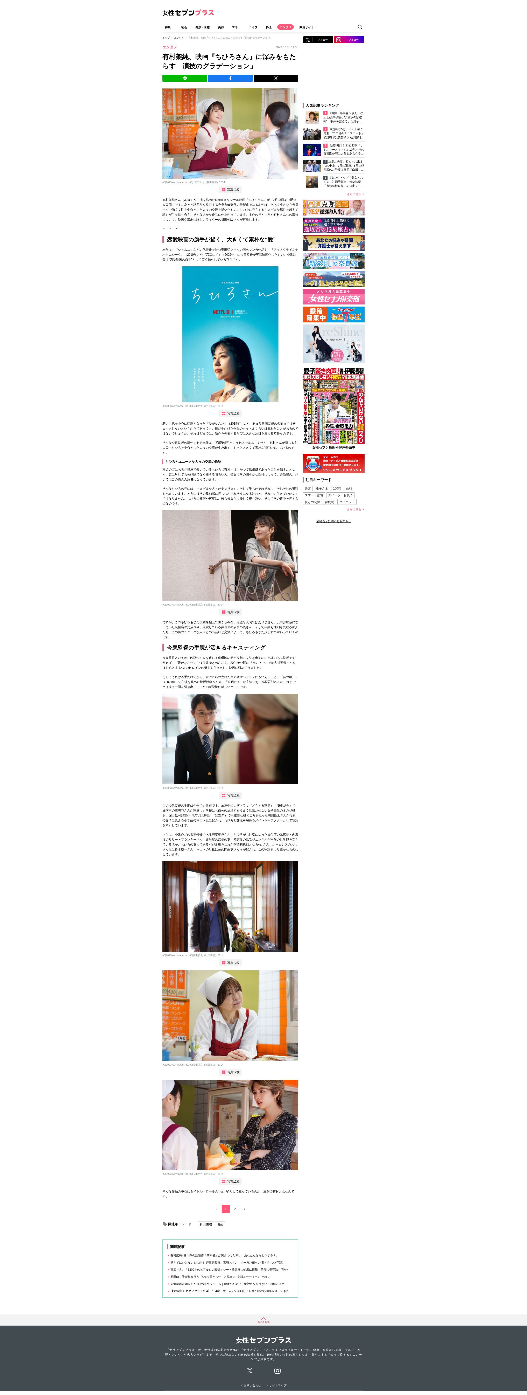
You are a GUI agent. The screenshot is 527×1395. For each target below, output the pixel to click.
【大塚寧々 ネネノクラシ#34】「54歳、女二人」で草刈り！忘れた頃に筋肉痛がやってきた (229, 1291)
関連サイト (307, 27)
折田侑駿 (206, 1224)
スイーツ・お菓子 (340, 495)
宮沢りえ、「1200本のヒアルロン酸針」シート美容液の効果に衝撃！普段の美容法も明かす (229, 1269)
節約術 (329, 502)
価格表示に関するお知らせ (333, 521)
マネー (236, 27)
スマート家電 (314, 495)
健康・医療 (202, 27)
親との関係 (312, 502)
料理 (269, 27)
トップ (166, 37)
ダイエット (347, 502)
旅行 (349, 488)
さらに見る (354, 194)
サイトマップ (278, 1385)
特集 (168, 27)
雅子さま (322, 488)
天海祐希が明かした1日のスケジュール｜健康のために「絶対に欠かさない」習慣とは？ (227, 1284)
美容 (221, 27)
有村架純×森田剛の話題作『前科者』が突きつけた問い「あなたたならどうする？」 (224, 1255)
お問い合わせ (252, 1385)
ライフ (253, 27)
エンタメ (285, 27)
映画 (220, 1224)
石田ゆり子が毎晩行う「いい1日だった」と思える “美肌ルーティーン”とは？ (220, 1276)
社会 (184, 27)
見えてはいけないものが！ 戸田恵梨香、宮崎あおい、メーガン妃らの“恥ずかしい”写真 (226, 1262)
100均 (337, 488)
